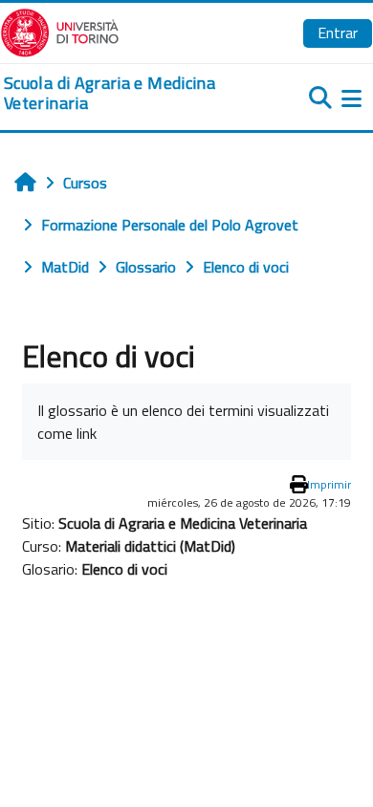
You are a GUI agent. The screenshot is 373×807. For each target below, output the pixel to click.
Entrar (338, 32)
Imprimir (329, 484)
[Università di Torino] (60, 30)
